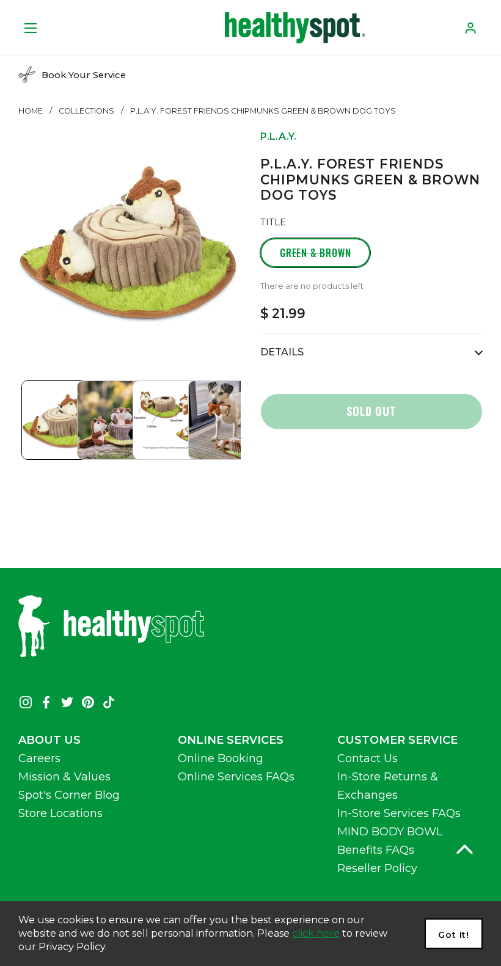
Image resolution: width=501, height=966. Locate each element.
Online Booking (220, 758)
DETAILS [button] (282, 352)
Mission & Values (64, 776)
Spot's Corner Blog (69, 795)
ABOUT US (49, 740)
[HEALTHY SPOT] (295, 27)
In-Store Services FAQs (399, 813)
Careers (39, 758)
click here (316, 933)
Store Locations (60, 813)
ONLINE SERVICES (230, 740)
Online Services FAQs (236, 776)
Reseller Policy (377, 868)
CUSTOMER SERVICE (397, 740)
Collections (86, 110)
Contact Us (367, 758)
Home (30, 110)
